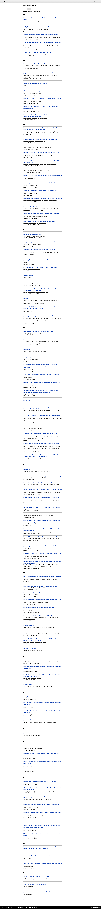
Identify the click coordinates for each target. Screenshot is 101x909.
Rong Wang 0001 (39, 484)
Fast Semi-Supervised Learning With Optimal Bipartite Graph (37, 482)
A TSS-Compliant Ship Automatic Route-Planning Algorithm (37, 52)
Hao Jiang (35, 333)
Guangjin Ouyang (27, 109)
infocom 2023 (26, 311)
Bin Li (51, 132)
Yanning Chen (35, 341)
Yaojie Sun (37, 269)
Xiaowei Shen (58, 208)
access (25, 323)
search (17, 1)
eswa (24, 187)
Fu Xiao (52, 333)
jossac (24, 838)
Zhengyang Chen (39, 93)
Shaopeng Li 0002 (52, 200)
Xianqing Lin (48, 318)
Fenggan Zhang (42, 208)
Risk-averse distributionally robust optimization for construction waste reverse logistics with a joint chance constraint (42, 115)
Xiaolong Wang (26, 320)
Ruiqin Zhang (54, 164)
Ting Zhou (36, 394)
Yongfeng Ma (35, 216)
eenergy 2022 (26, 334)
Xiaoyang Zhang (31, 385)
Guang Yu (36, 748)
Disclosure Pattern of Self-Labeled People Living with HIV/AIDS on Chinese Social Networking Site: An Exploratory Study (42, 746)
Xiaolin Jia (32, 619)
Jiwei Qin (31, 155)
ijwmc (24, 103)
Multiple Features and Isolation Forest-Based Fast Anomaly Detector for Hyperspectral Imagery (40, 624)
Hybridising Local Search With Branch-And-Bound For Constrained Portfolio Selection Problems (41, 754)
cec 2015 (25, 792)
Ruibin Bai (32, 579)
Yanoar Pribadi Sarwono (34, 164)
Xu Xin (24, 118)
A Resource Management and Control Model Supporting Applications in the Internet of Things (41, 892)
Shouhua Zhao (38, 878)
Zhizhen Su (25, 343)
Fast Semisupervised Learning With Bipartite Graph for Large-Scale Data (40, 586)
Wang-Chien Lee (33, 177)
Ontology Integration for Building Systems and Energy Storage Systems (40, 267)
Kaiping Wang (26, 642)
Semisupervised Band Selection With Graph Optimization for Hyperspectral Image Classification (42, 490)
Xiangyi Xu (37, 37)
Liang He (57, 617)
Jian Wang (37, 343)
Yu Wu (42, 446)
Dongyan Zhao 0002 (44, 343)
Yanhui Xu (35, 515)
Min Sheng (29, 894)
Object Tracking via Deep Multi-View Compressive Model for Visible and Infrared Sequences (42, 719)
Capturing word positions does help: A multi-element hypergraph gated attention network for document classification (42, 182)
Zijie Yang (49, 538)
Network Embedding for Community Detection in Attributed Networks (39, 615)
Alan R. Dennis (37, 705)
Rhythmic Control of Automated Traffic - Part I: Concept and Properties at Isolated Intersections (42, 468)
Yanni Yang (25, 650)
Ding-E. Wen (51, 341)
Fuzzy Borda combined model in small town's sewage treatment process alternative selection (40, 274)
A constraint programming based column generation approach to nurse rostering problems (42, 856)
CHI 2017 (25, 737)
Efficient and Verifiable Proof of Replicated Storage (35, 63)
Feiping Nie (30, 587)
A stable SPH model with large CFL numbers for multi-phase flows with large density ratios (41, 348)
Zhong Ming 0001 (55, 633)
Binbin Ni (57, 131)
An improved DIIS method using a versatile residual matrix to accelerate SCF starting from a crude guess (41, 161)
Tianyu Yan (42, 45)
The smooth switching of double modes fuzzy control (36, 876)
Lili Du (58, 45)
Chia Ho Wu (26, 318)
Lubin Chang (36, 54)
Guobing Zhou (50, 320)
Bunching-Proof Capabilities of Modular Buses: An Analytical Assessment (40, 139)
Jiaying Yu (35, 650)
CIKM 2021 (25, 525)
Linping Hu (25, 164)
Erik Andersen (37, 735)
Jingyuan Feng (30, 132)
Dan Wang (45, 333)
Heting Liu (25, 310)
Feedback (34, 907)
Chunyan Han (26, 669)
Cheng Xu (40, 515)
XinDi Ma (40, 75)
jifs (24, 361)
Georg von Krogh (35, 815)
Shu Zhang (30, 369)
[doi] (30, 22)
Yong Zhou (25, 564)
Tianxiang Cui (26, 579)
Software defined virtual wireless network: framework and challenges (39, 781)
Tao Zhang (29, 118)
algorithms (25, 55)
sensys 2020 (26, 604)
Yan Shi (25, 894)
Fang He (34, 21)
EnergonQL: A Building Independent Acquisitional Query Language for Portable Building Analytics (42, 600)
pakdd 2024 (26, 178)
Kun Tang (25, 216)
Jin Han (25, 748)
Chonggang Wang (39, 782)
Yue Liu (42, 669)
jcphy (24, 31)
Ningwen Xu (26, 722)
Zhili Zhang (38, 200)
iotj (24, 78)
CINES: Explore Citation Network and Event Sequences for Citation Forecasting (42, 476)
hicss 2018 (25, 707)
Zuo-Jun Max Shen (35, 556)
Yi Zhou (45, 37)
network (25, 784)
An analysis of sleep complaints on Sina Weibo (34, 769)
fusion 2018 (26, 724)
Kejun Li (46, 446)
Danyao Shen (31, 170)
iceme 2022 (26, 395)
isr (23, 817)
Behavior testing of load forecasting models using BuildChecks (38, 331)
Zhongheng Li (26, 532)
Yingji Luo (40, 428)
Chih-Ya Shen (40, 177)
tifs (24, 68)
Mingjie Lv (41, 564)
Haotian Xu (42, 132)
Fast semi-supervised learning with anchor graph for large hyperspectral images (42, 592)
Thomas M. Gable (27, 799)
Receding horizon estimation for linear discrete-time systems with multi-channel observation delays (42, 667)
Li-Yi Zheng (54, 318)
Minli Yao (30, 402)
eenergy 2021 (26, 517)
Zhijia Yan (36, 359)
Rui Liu (35, 244)
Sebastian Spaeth (27, 815)
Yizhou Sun (41, 617)
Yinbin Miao (37, 65)
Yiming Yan (25, 223)
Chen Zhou (48, 566)
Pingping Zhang (48, 45)
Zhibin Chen (31, 141)
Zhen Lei (44, 477)
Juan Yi (30, 252)
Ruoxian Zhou (35, 131)
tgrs (24, 494)
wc (24, 149)
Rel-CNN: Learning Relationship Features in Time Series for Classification (40, 282)
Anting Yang (30, 394)
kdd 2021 (25, 541)
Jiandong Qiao (35, 564)
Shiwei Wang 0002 (27, 131)
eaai (24, 95)
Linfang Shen (56, 320)
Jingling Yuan (40, 21)
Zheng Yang (31, 538)
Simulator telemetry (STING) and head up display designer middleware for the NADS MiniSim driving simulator (41, 796)
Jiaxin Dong (46, 170)
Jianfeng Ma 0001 (34, 75)
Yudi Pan (47, 132)
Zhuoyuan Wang (34, 320)
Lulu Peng (37, 45)
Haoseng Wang (34, 185)
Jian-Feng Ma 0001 (52, 65)
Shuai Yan (37, 170)
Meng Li (28, 556)
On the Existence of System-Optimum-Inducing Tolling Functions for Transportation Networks (39, 608)
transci (24, 142)
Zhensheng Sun (43, 300)
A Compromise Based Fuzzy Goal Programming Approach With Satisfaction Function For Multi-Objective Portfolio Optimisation (41, 805)
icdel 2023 (25, 264)
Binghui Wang (37, 538)
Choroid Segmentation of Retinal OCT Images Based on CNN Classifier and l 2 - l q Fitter (42, 498)
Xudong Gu (41, 131)
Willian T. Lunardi (40, 147)
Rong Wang (35, 587)
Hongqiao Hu (29, 134)
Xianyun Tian (30, 748)
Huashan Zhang (31, 351)
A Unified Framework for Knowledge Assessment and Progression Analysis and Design (42, 733)
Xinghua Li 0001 (44, 65)
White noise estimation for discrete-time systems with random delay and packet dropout (42, 834)
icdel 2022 (25, 371)
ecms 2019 (25, 679)
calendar (13, 1)
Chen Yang (25, 458)
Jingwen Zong (43, 54)
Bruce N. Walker (35, 799)
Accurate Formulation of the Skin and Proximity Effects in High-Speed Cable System (41, 338)
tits (24, 218)
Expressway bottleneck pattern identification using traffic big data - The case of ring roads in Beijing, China (42, 647)
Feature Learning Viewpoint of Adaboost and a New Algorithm (37, 659)
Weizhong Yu (49, 532)
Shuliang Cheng (31, 101)
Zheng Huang (41, 394)
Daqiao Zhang (45, 200)
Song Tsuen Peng (42, 320)
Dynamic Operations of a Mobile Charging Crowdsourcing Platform (39, 221)
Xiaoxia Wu (30, 292)
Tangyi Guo (40, 216)
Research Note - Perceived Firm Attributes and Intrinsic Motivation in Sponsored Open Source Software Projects (42, 813)
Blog (27, 907)
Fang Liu (25, 428)
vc (23, 172)
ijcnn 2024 (25, 157)
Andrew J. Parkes (46, 579)
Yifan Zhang (37, 29)
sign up (28, 899)
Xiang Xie (50, 37)
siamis (24, 510)
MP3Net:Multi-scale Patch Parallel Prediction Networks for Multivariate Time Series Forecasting (41, 153)
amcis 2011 (25, 887)
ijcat (24, 86)
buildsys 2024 (26, 195)
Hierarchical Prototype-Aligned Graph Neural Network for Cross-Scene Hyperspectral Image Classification (39, 205)
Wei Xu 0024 (47, 131)
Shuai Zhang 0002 (41, 236)
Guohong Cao (36, 310)
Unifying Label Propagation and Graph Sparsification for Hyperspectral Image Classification (41, 416)
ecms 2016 (25, 758)
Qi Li (32, 540)
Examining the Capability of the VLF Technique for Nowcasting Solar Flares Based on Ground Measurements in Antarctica (41, 128)
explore (8, 1)
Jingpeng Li (26, 581)
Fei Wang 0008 (42, 532)
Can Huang (37, 351)
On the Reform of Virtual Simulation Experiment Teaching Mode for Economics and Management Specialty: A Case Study (41, 426)
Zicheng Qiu (40, 500)
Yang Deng (25, 333)
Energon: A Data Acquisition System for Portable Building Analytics (39, 513)
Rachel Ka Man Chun (32, 500)
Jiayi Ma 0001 (41, 244)
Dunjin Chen (26, 47)
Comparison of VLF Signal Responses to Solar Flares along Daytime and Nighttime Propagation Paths (40, 250)
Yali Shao (41, 341)
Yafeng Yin (43, 471)
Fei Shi (39, 155)
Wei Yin (29, 93)
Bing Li (24, 200)
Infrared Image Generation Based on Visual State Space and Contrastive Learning (42, 198)
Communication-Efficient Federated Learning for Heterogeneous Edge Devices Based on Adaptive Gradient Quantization (41, 307)
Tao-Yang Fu (30, 283)
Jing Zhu (43, 101)
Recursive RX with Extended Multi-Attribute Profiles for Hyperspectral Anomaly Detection (41, 297)
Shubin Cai (48, 633)
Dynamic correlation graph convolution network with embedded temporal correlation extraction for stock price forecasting (40, 91)
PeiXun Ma (31, 436)
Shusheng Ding (38, 579)
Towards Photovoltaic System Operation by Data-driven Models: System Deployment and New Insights (40, 191)
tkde (24, 285)
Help (15, 907)
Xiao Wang (30, 509)
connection (25, 293)
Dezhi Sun (48, 155)
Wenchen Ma (37, 132)
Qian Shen (57, 446)
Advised (28, 8)
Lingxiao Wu (44, 118)
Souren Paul (26, 705)
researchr (3, 1)
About (3, 907)
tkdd (24, 620)
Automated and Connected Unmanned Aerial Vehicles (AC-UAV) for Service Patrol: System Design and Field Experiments (42, 639)
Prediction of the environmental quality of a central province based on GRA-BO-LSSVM (42, 99)
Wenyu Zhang (31, 359)
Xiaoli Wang (34, 118)
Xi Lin (30, 458)
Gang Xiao (31, 722)
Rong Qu (52, 579)
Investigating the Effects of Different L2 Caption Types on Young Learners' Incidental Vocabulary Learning (41, 260)
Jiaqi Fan (31, 333)
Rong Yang (32, 642)
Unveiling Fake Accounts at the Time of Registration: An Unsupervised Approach (42, 536)
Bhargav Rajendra (43, 799)
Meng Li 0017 (38, 141)
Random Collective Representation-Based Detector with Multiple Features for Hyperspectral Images (41, 529)
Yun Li (33, 782)
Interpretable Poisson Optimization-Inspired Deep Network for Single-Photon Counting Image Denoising (41, 241)
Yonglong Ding (43, 164)
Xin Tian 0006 (26, 244)
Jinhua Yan (31, 448)
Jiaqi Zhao (57, 564)
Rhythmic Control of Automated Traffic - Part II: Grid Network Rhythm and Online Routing (42, 554)
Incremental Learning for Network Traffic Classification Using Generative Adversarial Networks (40, 107)
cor (24, 119)
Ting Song (54, 45)
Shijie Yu (45, 500)
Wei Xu (44, 252)
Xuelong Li (56, 484)
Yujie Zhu (25, 301)
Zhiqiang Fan (26, 21)
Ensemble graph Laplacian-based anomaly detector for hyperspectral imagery (41, 168)
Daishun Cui (26, 155)
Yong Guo (34, 109)
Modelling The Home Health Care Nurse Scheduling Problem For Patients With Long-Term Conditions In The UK (41, 675)
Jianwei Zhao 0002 (51, 208)
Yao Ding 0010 (36, 300)
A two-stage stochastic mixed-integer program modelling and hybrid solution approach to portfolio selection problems (41, 826)
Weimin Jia (51, 484)
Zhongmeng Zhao (43, 764)
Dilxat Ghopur (26, 75)
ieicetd (24, 111)
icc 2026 (25, 22)
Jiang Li (29, 566)
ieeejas (25, 671)
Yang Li (45, 617)
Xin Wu (48, 418)
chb (24, 773)
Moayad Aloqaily (27, 147)
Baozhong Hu (31, 37)
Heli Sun (25, 617)
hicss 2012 (25, 868)
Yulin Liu (36, 610)
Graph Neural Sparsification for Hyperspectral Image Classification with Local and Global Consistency (41, 521)
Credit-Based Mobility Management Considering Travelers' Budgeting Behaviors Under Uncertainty (42, 546)
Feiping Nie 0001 (31, 484)
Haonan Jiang (31, 29)
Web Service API (21, 907)
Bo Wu (29, 277)
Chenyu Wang (51, 617)
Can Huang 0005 (44, 29)
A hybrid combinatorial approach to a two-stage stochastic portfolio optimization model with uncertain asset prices (42, 577)
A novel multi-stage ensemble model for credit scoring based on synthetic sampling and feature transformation (40, 357)
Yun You (36, 448)
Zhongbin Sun (26, 619)
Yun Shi (49, 500)
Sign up (99, 1)
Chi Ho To (54, 500)
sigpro (24, 635)
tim (24, 246)
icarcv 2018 (26, 699)
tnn (24, 589)
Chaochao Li (33, 669)
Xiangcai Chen (26, 254)
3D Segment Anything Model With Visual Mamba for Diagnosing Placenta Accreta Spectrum (42, 43)
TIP (24, 49)
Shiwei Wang (35, 252)
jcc (24, 165)
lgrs (24, 403)
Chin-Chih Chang (55, 448)
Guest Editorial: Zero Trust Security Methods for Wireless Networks (39, 145)
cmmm (24, 504)
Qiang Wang (44, 878)
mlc (24, 237)
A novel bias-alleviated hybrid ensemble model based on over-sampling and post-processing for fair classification (41, 289)
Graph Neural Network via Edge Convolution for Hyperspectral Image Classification (39, 399)
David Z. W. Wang (42, 223)
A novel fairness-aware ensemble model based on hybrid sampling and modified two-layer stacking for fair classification (42, 233)
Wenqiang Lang (46, 782)
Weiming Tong (31, 878)
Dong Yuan (54, 538)
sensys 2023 (26, 270)
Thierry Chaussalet (32, 678)
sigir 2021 (25, 479)
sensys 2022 (26, 379)
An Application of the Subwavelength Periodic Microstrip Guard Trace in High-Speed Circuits (41, 434)
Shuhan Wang (26, 735)
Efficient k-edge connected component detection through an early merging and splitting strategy (42, 762)
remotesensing (26, 136)
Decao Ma (29, 200)
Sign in (95, 1)
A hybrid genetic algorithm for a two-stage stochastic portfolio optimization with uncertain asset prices (42, 788)
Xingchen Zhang (42, 722)
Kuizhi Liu (49, 75)
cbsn (24, 750)
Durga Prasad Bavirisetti (51, 722)
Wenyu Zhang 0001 (27, 236)
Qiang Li (43, 155)
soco (24, 582)
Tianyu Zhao (38, 101)
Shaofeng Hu (44, 538)
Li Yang (29, 216)
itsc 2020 (25, 643)
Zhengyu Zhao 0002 (36, 566)
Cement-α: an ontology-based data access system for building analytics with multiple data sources (41, 383)
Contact (7, 907)
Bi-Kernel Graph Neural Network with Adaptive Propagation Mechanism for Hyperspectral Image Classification (40, 408)
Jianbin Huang (35, 617)
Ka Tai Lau (25, 193)
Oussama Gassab (27, 341)
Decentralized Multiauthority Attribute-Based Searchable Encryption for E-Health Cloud (42, 72)
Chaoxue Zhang (56, 37)
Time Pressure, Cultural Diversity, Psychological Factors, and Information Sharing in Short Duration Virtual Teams (42, 864)
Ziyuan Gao (34, 428)
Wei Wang (37, 318)
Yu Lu (38, 109)
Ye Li (31, 21)
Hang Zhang (28, 321)
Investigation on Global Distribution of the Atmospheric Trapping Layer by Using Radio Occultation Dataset (42, 562)
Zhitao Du (45, 564)
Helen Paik (33, 147)
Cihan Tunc (46, 147)
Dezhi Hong (45, 515)
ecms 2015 (25, 809)
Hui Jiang (25, 37)
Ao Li (49, 333)
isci (24, 830)
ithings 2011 (26, 896)
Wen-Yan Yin (52, 343)
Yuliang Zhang (26, 45)
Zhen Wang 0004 (41, 627)
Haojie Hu (25, 170)
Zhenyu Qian (32, 318)
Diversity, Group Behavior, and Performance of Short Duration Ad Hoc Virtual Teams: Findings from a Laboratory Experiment (41, 883)
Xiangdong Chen (27, 471)
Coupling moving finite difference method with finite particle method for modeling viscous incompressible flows (40, 26)
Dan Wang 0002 (36, 193)
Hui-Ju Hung (26, 177)
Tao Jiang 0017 (26, 65)
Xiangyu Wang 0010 (27, 77)
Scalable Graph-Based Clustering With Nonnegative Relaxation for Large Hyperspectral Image (40, 683)
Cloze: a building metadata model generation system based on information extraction (41, 375)
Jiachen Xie (53, 155)
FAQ (30, 907)
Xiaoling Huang (45, 292)
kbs (24, 766)
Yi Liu (30, 564)
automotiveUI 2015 (27, 801)
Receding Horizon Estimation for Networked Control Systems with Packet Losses (42, 696)
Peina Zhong (32, 343)
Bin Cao (25, 782)
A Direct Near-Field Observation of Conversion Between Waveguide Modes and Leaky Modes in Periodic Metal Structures (41, 315)
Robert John (35, 807)
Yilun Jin (33, 93)
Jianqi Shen (42, 318)
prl (24, 596)
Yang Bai (36, 764)
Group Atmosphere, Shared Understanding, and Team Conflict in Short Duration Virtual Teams (42, 703)
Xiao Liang (25, 538)
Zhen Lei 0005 (51, 177)
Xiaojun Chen (36, 509)
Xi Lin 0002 (25, 141)
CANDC (25, 39)
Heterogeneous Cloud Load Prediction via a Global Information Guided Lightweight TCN (40, 18)
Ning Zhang (26, 54)
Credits (11, 907)
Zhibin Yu (25, 566)
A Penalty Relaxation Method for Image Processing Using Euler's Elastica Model (42, 507)
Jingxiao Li (45, 341)
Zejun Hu (52, 131)
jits (24, 651)
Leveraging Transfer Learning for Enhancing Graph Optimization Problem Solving (42, 175)
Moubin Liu (43, 351)
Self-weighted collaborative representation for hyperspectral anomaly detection (42, 632)
